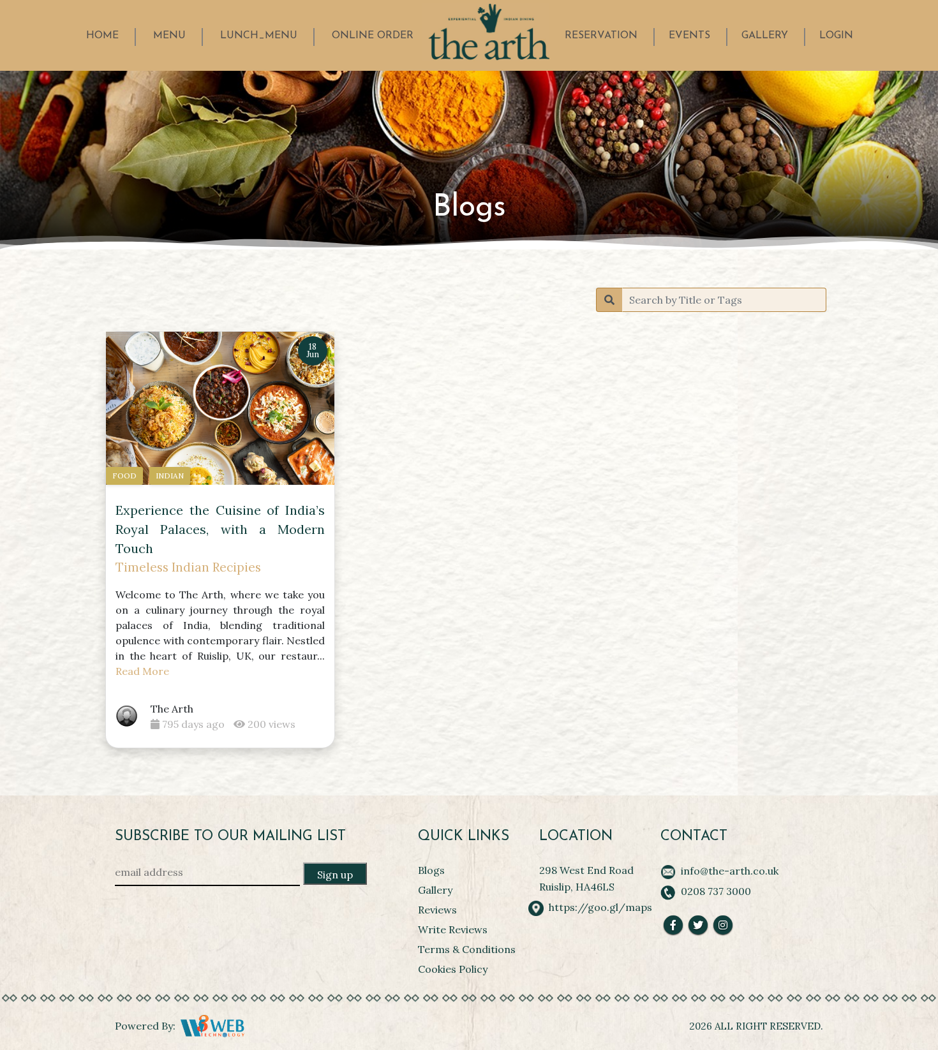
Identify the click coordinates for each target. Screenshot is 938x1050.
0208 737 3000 (716, 891)
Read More (142, 671)
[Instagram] (723, 925)
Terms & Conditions (467, 949)
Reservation (601, 36)
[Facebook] (673, 925)
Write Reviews (453, 929)
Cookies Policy (453, 969)
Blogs (431, 870)
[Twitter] (698, 925)
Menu (169, 36)
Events (689, 36)
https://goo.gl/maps (600, 907)
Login (836, 36)
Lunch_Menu (258, 36)
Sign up (335, 874)
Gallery (764, 36)
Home (102, 36)
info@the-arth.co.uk (729, 870)
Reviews (437, 909)
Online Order (372, 36)
